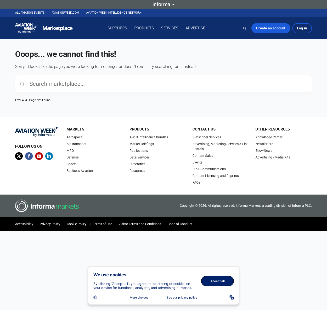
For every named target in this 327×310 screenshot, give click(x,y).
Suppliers (117, 28)
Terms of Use (102, 224)
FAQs (196, 182)
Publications (139, 150)
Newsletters (264, 144)
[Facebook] (29, 156)
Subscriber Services (206, 137)
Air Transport (76, 144)
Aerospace (74, 137)
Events (197, 162)
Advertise (195, 28)
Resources (137, 171)
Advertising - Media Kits (272, 157)
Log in (302, 28)
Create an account (270, 28)
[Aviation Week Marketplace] (44, 28)
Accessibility (24, 224)
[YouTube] (39, 156)
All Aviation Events (30, 12)
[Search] (245, 28)
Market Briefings (142, 144)
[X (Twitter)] (19, 156)
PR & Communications (209, 169)
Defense (73, 157)
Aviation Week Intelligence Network (113, 12)
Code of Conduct (180, 224)
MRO (70, 150)
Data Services (140, 157)
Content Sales (202, 156)
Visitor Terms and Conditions (139, 224)
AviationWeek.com (65, 12)
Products (144, 28)
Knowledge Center (268, 137)
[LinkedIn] (49, 156)
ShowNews (263, 150)
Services (169, 28)
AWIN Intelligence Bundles (149, 137)
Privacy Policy (50, 224)
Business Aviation (80, 171)
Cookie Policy (76, 224)
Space (71, 164)
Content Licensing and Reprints (215, 176)
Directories (137, 164)
